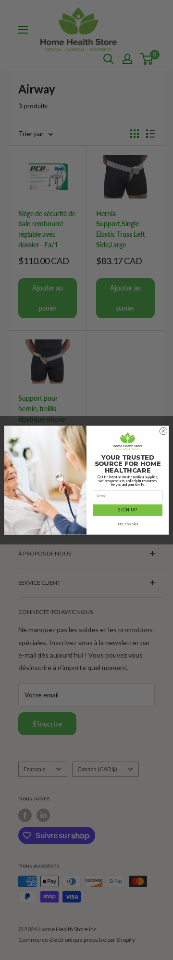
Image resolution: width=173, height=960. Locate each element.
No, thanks (128, 523)
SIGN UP (127, 509)
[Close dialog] (163, 430)
